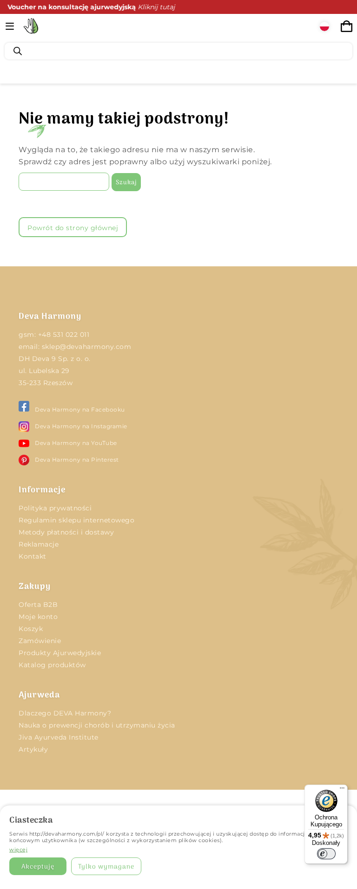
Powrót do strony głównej (72, 228)
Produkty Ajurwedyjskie (60, 653)
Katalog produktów (52, 665)
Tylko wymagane (106, 867)
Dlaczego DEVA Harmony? (65, 713)
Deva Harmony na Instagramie (81, 426)
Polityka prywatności (55, 508)
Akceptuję (37, 867)
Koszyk (31, 629)
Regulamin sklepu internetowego (76, 520)
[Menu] (342, 790)
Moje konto (38, 616)
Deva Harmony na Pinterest (77, 459)
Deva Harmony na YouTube (76, 442)
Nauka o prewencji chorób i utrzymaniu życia (97, 725)
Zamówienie (40, 641)
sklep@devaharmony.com (87, 346)
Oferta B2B (38, 604)
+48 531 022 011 (64, 334)
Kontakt (32, 556)
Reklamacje (39, 544)
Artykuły (33, 749)
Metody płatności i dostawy (66, 532)
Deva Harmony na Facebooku (80, 409)
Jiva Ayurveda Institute (59, 737)
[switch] (326, 853)
